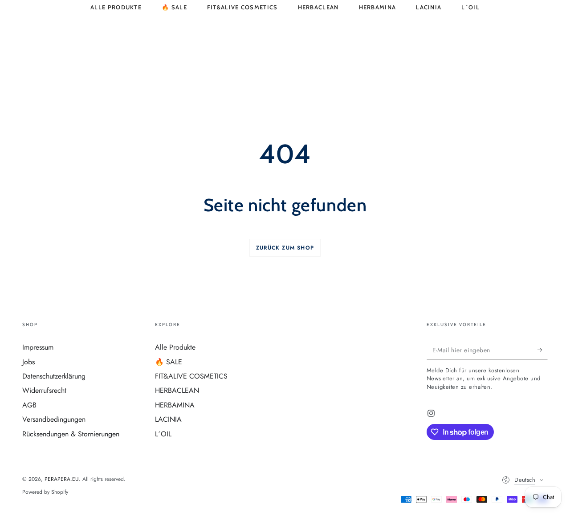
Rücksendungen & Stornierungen (70, 434)
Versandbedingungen (54, 419)
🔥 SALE (168, 362)
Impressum (37, 347)
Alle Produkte (175, 347)
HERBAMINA (175, 405)
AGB (29, 405)
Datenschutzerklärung (54, 376)
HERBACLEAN (177, 390)
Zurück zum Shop (285, 248)
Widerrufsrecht (44, 390)
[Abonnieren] (542, 349)
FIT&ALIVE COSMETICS (191, 376)
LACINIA (168, 419)
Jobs (28, 362)
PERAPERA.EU (62, 479)
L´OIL (163, 434)
